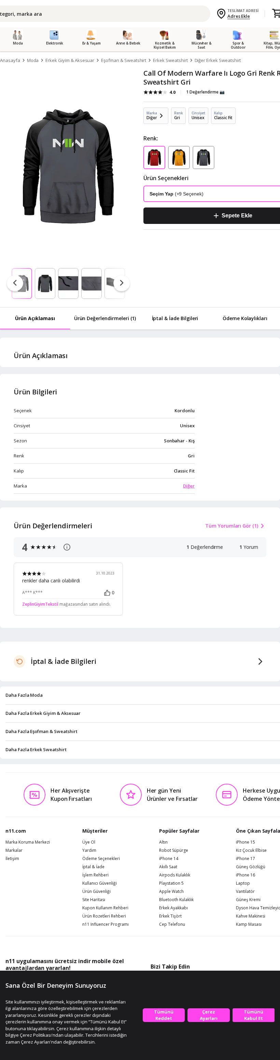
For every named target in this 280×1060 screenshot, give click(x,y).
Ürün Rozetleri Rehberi (104, 916)
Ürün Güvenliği (96, 891)
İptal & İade (93, 867)
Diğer (189, 486)
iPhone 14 (168, 858)
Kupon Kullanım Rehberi (105, 908)
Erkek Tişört (170, 916)
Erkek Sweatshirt (170, 60)
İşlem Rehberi (95, 875)
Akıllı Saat (168, 867)
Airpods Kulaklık (174, 875)
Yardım (89, 850)
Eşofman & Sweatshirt (123, 60)
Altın (163, 842)
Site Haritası (93, 900)
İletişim (12, 858)
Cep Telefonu (172, 924)
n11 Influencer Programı (105, 924)
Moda (33, 60)
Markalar (14, 850)
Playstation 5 (171, 883)
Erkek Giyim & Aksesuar (69, 60)
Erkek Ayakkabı (173, 908)
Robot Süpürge (173, 850)
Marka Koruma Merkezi (27, 842)
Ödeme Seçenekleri (101, 858)
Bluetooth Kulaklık (176, 900)
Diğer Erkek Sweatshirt (218, 60)
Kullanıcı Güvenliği (99, 883)
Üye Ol (88, 842)
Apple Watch (171, 891)
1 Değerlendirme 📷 (205, 92)
